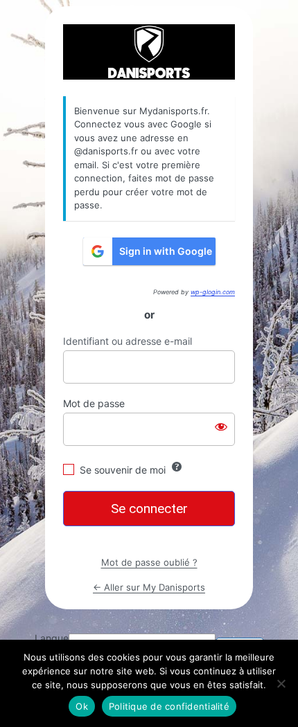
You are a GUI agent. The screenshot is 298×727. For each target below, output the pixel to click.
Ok (82, 706)
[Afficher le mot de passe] (221, 426)
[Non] (281, 683)
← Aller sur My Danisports (149, 587)
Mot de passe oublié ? (149, 562)
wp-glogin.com (213, 292)
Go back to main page (149, 52)
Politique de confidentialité (169, 706)
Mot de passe (94, 403)
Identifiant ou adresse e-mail (127, 341)
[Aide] (176, 466)
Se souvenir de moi (123, 470)
